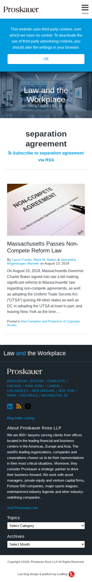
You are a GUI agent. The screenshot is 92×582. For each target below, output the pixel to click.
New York (66, 391)
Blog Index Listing (20, 418)
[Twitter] (28, 406)
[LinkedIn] (10, 406)
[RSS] (18, 406)
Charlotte (56, 381)
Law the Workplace (35, 353)
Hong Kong (34, 386)
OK (46, 59)
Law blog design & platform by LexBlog (42, 574)
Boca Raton (17, 381)
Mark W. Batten (45, 259)
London (53, 386)
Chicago (14, 386)
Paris (11, 395)
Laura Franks (22, 259)
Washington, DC (54, 395)
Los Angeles (18, 391)
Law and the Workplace (46, 95)
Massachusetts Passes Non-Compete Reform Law (42, 247)
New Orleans (43, 391)
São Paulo (29, 395)
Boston (36, 381)
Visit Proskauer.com (22, 508)
